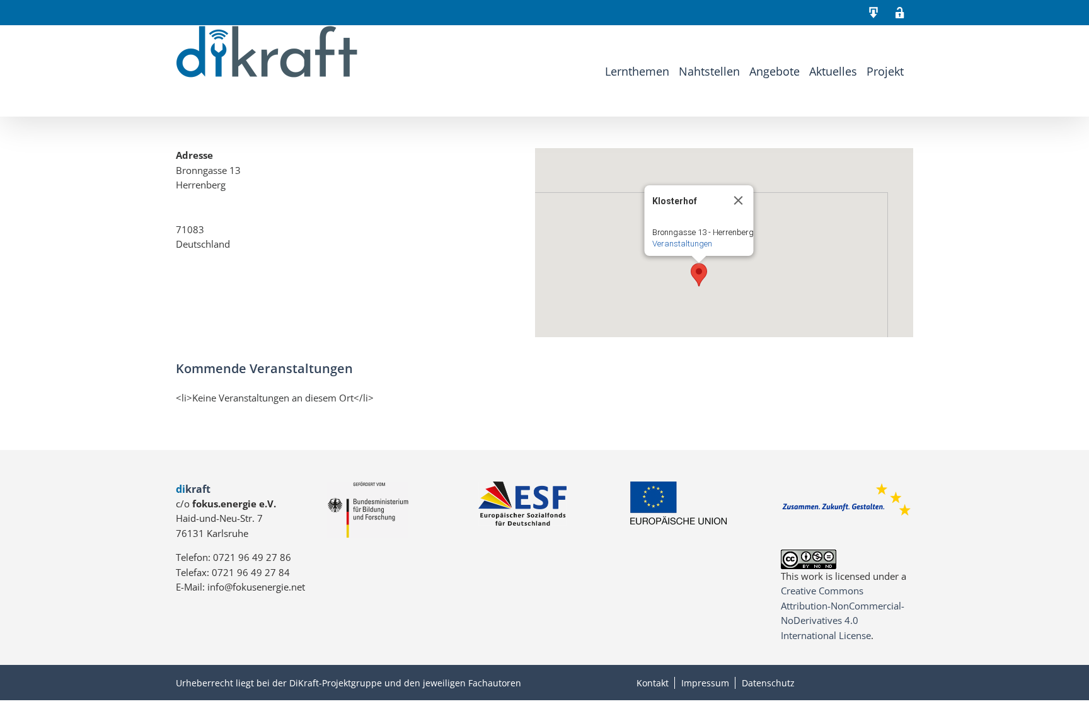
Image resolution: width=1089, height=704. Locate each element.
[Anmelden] (900, 12)
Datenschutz (768, 683)
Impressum (705, 683)
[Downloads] (873, 12)
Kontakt (653, 683)
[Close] (738, 200)
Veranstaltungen (682, 243)
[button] (699, 275)
